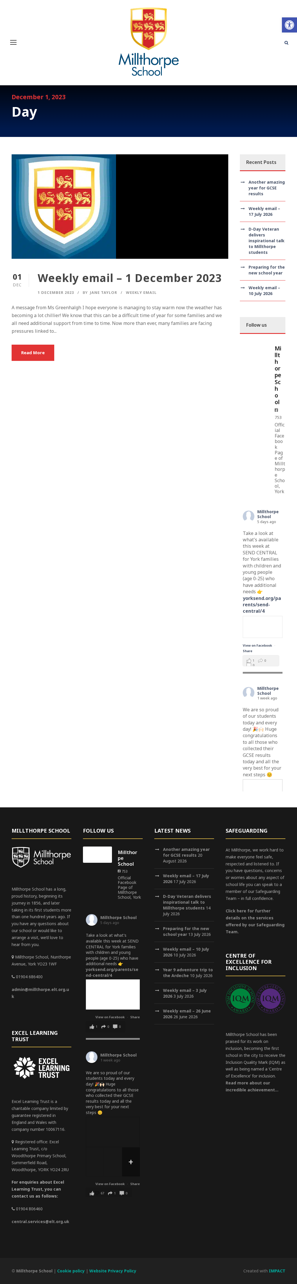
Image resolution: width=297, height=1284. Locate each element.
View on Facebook (258, 645)
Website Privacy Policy (112, 1271)
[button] (289, 24)
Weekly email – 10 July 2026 (264, 290)
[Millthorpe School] (254, 350)
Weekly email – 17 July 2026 (264, 211)
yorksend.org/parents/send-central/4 (262, 604)
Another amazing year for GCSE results (267, 187)
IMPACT (277, 1271)
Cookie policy (71, 1271)
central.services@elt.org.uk (40, 1221)
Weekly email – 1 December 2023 (130, 277)
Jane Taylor (103, 292)
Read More (33, 352)
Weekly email (141, 292)
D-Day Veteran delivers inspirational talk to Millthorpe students (267, 240)
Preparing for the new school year (267, 270)
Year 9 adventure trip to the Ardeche (188, 972)
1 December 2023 (56, 292)
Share (247, 651)
